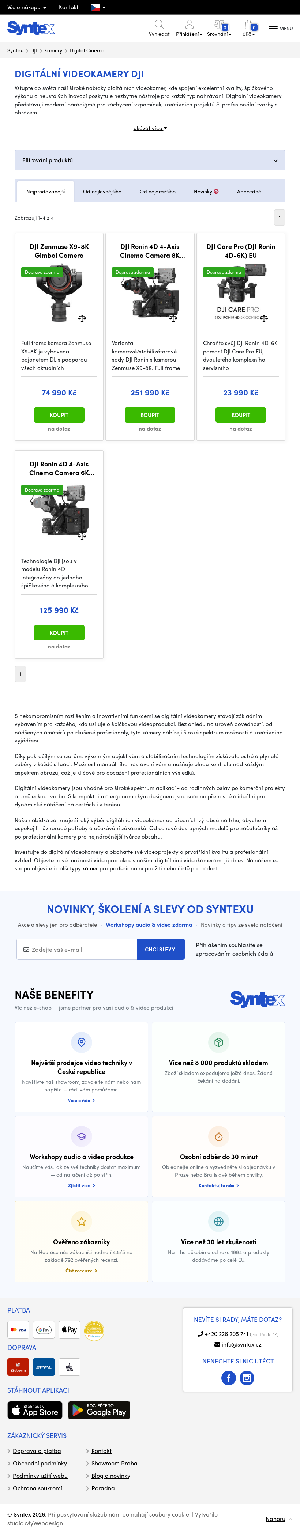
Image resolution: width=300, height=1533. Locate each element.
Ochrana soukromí (37, 1488)
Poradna (103, 1488)
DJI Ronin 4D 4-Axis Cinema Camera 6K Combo (59, 468)
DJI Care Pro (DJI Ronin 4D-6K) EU (240, 250)
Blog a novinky (110, 1475)
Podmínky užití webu (40, 1475)
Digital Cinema (87, 50)
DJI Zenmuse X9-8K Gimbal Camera (59, 250)
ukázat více (149, 128)
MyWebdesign (44, 1523)
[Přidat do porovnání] (82, 318)
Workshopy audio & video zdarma (149, 924)
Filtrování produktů (47, 160)
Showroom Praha (114, 1463)
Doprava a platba (37, 1450)
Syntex (15, 50)
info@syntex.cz (242, 1344)
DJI (33, 50)
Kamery (53, 50)
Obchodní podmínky (40, 1463)
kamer (90, 868)
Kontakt (68, 7)
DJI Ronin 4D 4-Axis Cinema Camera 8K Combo (150, 250)
